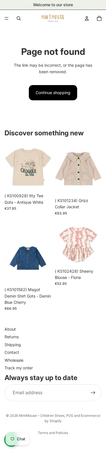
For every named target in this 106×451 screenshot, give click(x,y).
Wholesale (14, 360)
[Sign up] (93, 393)
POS (69, 415)
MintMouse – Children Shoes (41, 415)
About (10, 329)
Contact (12, 352)
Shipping (13, 344)
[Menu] (6, 18)
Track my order (19, 367)
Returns (12, 337)
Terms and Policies (53, 433)
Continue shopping (53, 92)
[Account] (87, 18)
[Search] (18, 18)
